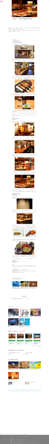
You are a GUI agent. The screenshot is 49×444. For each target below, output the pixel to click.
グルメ (20, 390)
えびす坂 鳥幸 (13, 260)
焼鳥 (28, 390)
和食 (26, 390)
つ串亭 (13, 117)
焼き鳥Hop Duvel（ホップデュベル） (16, 193)
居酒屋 (23, 390)
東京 (17, 390)
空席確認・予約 (12, 340)
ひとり (31, 390)
